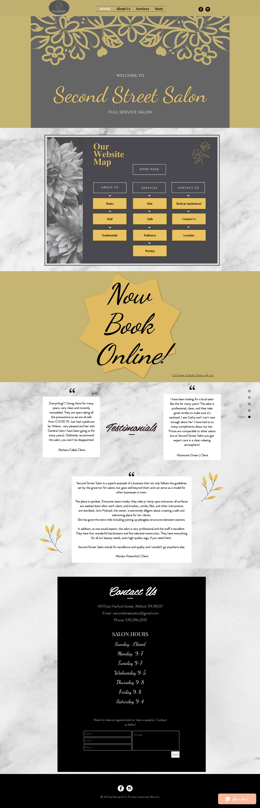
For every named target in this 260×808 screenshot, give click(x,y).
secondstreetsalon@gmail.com (136, 613)
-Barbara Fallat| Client (71, 450)
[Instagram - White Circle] (129, 788)
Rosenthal (132, 556)
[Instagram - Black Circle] (207, 9)
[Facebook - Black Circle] (201, 9)
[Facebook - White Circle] (121, 788)
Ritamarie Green (188, 455)
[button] (123, 8)
